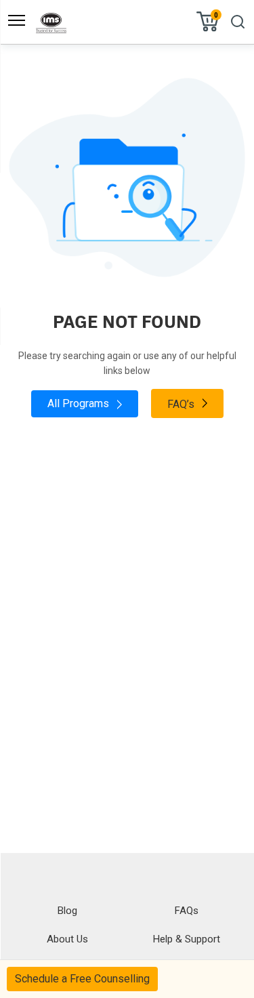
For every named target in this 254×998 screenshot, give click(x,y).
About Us (67, 939)
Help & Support (186, 939)
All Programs (79, 403)
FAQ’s (182, 404)
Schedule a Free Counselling (82, 978)
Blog (67, 911)
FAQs (186, 911)
